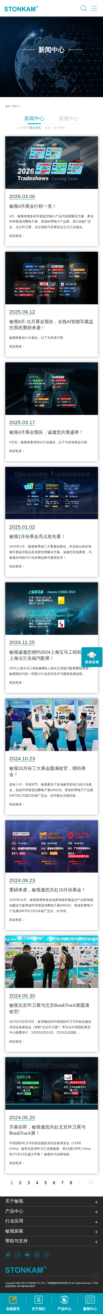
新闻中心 (16, 106)
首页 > (8, 106)
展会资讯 (35, 127)
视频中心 (69, 118)
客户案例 (59, 127)
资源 (47, 127)
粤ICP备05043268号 (26, 1286)
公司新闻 (23, 127)
